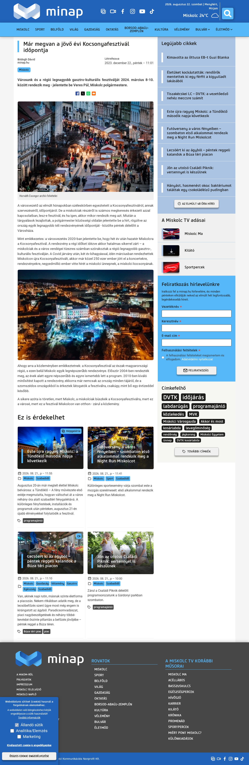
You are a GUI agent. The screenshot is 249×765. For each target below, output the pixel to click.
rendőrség (170, 434)
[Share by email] (94, 93)
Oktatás (100, 698)
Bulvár (100, 722)
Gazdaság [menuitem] (92, 29)
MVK (193, 414)
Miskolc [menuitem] (23, 29)
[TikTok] (152, 11)
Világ (98, 687)
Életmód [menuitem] (223, 29)
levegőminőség (198, 428)
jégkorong (188, 434)
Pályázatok (24, 679)
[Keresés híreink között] (227, 13)
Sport (109, 478)
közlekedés (173, 414)
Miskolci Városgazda (179, 421)
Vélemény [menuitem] (182, 29)
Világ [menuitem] (74, 29)
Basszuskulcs (179, 686)
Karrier (174, 703)
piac (46, 631)
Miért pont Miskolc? (185, 733)
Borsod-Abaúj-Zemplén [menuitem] (136, 29)
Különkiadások (180, 738)
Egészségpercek (181, 692)
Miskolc (24, 69)
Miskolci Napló (26, 694)
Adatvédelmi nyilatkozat (197, 359)
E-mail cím (169, 336)
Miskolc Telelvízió (29, 689)
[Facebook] (123, 11)
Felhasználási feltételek (179, 350)
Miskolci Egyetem (212, 434)
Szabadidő (42, 478)
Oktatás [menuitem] (112, 29)
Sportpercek (178, 727)
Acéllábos (176, 680)
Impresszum (24, 684)
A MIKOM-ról (25, 674)
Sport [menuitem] (40, 29)
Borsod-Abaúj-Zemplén (113, 704)
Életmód (101, 728)
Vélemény (57, 583)
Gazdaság (42, 583)
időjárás (193, 397)
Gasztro (72, 583)
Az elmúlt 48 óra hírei (198, 203)
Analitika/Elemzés (31, 730)
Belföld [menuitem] (57, 29)
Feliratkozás (199, 370)
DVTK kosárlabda (188, 440)
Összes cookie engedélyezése (29, 756)
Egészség (30, 589)
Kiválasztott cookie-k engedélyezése (29, 745)
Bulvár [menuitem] (201, 29)
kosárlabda (172, 428)
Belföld (101, 681)
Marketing (31, 736)
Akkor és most (212, 421)
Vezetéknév (170, 306)
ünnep (167, 440)
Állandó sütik (32, 725)
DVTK (170, 397)
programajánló (33, 520)
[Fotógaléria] (103, 11)
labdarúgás (175, 406)
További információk (29, 717)
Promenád (176, 721)
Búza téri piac (32, 631)
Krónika (174, 715)
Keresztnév (170, 321)
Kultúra (101, 710)
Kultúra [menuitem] (161, 29)
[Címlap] (49, 11)
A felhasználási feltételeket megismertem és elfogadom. (195, 357)
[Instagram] (132, 11)
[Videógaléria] (113, 11)
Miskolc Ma (177, 674)
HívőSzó (174, 698)
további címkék (199, 451)
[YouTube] (142, 11)
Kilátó (173, 709)
